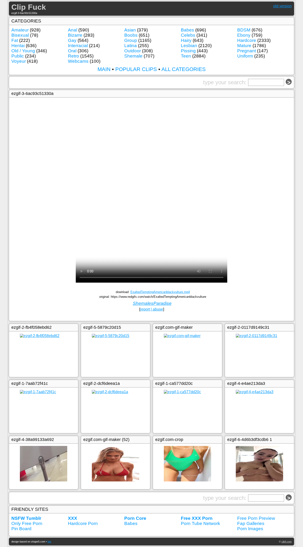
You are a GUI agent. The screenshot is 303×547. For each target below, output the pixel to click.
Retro (73, 55)
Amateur (20, 29)
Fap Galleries (250, 523)
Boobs (131, 35)
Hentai (18, 45)
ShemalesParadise (152, 303)
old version (282, 6)
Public (17, 55)
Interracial (78, 45)
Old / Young (23, 50)
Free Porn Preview (256, 518)
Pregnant (246, 50)
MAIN (104, 69)
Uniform (245, 55)
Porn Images (250, 528)
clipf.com (286, 541)
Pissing (188, 50)
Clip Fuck (28, 7)
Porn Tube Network (200, 523)
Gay (72, 40)
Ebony (243, 35)
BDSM (243, 29)
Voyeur (18, 61)
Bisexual (20, 35)
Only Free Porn (26, 523)
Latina (130, 45)
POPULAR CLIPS (136, 69)
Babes (187, 29)
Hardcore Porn (83, 523)
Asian (130, 29)
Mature (244, 45)
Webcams (78, 61)
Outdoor (132, 50)
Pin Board (21, 528)
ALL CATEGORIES (183, 69)
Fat (14, 40)
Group (130, 40)
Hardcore (246, 40)
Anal (72, 29)
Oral (72, 50)
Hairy (186, 40)
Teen (186, 55)
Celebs (188, 35)
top (49, 541)
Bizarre (75, 35)
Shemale (133, 55)
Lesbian (189, 45)
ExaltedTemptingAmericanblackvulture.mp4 (160, 292)
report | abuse (151, 309)
